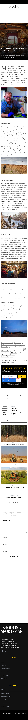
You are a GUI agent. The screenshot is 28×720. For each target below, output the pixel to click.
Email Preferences (5, 706)
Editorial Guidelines (5, 672)
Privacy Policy (4, 675)
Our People (3, 662)
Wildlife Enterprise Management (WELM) (12, 201)
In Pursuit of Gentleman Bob (14, 445)
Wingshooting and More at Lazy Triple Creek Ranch (14, 488)
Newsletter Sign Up (5, 703)
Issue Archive (4, 699)
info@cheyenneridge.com (8, 355)
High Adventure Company (15, 147)
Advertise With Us (5, 668)
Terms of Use (4, 678)
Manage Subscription (6, 696)
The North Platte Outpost (14, 246)
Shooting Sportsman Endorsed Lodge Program (16, 411)
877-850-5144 (13, 353)
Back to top (13, 717)
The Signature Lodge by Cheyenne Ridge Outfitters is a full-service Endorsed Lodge (13, 345)
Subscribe (3, 689)
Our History (4, 665)
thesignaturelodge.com (7, 357)
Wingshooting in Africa (14, 466)
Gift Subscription (5, 693)
